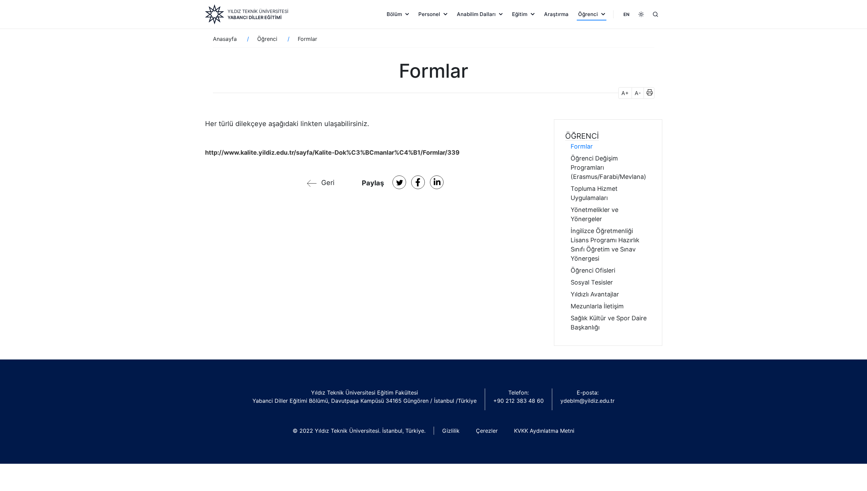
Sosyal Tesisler (592, 282)
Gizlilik (451, 430)
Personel (429, 14)
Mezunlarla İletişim (597, 306)
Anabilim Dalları (476, 14)
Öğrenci (588, 14)
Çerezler (487, 430)
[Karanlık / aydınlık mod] (641, 14)
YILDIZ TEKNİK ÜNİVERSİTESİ (258, 11)
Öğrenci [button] (582, 136)
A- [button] (638, 93)
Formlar (582, 146)
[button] (647, 93)
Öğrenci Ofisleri (593, 270)
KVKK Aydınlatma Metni (544, 430)
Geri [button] (328, 183)
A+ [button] (625, 93)
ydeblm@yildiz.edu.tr (587, 400)
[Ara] (655, 14)
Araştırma (556, 14)
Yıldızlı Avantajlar (595, 294)
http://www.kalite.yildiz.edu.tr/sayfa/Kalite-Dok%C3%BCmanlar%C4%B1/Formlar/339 (332, 152)
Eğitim (519, 14)
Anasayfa (225, 38)
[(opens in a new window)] (399, 182)
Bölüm (394, 14)
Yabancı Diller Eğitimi (255, 17)
